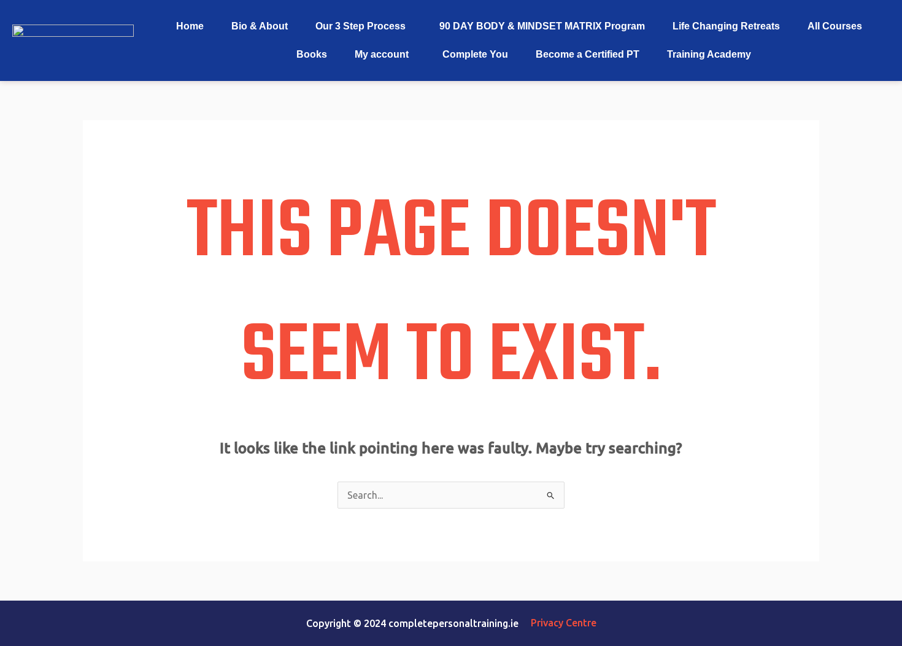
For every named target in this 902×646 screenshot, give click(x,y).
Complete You (475, 54)
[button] (363, 26)
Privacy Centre (563, 622)
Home (190, 26)
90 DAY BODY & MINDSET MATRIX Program (542, 26)
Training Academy (709, 54)
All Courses (835, 26)
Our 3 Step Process (360, 26)
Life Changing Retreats (726, 26)
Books (311, 54)
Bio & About (259, 26)
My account (382, 54)
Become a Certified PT (587, 54)
